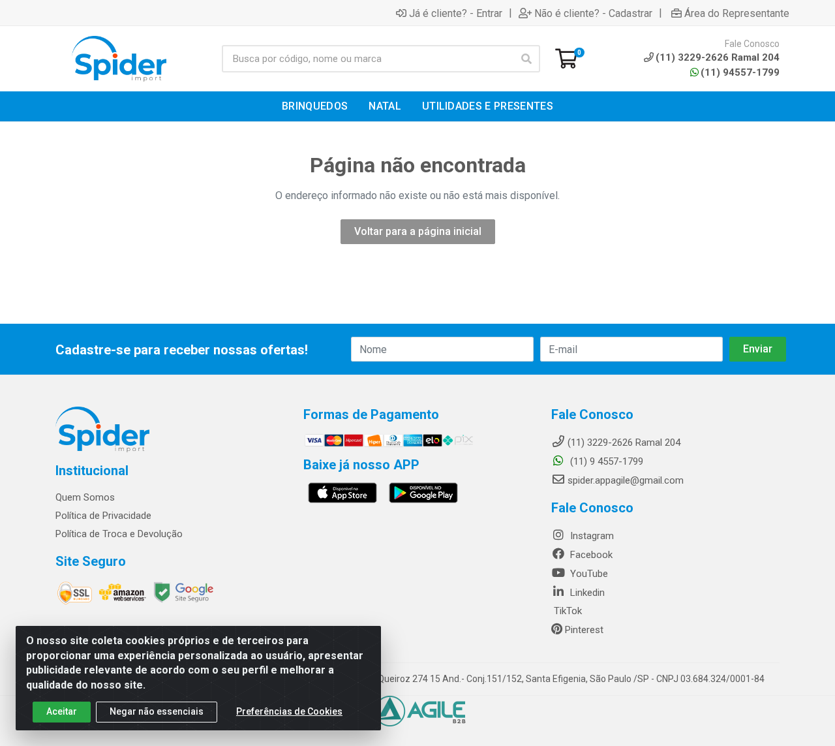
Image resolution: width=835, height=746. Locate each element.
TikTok (566, 611)
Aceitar (61, 711)
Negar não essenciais (157, 711)
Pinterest (582, 630)
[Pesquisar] (526, 58)
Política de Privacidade (103, 515)
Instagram (591, 536)
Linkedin (586, 592)
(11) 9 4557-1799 (605, 461)
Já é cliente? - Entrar (455, 13)
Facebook (590, 555)
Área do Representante (736, 13)
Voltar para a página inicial (417, 231)
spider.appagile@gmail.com (626, 480)
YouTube (588, 574)
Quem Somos (85, 497)
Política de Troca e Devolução (119, 534)
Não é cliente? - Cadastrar (593, 13)
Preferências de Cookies (289, 711)
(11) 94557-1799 (740, 72)
